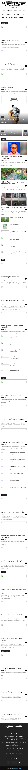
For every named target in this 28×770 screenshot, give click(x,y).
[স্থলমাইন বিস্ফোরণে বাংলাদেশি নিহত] (14, 32)
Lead (2, 131)
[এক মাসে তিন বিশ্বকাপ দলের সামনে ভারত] (14, 387)
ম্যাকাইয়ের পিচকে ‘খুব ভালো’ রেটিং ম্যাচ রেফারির (12, 443)
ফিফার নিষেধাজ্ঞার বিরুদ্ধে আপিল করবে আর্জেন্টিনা (17, 452)
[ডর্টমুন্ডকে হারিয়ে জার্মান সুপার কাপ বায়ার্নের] (5, 475)
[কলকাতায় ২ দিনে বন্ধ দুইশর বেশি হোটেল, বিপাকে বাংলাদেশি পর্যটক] (14, 528)
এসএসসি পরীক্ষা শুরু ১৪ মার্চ (8, 87)
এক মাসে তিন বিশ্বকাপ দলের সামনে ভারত (11, 395)
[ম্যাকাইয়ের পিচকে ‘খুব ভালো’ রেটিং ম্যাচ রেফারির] (14, 434)
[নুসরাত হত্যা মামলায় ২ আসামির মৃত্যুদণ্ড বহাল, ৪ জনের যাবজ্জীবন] (5, 365)
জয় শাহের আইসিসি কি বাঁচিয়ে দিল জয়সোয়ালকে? (13, 419)
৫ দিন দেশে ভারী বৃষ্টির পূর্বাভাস (8, 64)
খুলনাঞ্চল (2, 42)
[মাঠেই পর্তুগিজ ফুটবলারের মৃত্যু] (5, 482)
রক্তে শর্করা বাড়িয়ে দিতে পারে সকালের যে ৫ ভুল (12, 692)
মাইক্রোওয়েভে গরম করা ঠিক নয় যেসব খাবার (11, 668)
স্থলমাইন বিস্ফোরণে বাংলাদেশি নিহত (10, 40)
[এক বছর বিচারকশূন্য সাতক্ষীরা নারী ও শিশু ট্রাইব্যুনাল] (14, 199)
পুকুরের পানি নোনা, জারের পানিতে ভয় (15, 224)
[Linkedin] (12, 762)
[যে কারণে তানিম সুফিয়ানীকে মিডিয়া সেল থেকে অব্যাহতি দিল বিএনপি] (5, 351)
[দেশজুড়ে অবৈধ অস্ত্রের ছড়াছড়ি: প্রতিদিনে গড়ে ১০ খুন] (14, 114)
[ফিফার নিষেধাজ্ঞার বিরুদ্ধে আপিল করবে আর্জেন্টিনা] (5, 454)
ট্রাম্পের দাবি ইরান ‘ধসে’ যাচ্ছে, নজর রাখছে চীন (12, 512)
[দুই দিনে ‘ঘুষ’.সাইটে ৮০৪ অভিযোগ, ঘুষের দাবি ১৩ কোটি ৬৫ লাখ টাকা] (11, 130)
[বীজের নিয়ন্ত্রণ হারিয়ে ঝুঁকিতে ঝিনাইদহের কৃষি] (5, 219)
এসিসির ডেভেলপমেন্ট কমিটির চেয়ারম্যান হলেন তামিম (18, 487)
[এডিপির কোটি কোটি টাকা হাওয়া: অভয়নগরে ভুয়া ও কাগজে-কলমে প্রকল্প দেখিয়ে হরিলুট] (14, 174)
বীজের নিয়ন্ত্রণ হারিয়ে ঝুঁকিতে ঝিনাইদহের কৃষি (17, 217)
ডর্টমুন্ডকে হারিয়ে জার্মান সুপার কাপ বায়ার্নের (16, 473)
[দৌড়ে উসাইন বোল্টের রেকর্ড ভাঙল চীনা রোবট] (14, 553)
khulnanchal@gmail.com (16, 753)
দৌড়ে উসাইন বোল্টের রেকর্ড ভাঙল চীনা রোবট (11, 561)
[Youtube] (19, 762)
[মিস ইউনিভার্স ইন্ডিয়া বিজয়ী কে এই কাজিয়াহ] (14, 607)
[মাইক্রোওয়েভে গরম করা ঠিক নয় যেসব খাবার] (14, 660)
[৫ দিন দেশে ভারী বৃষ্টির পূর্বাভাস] (14, 56)
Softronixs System (17, 768)
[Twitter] (16, 762)
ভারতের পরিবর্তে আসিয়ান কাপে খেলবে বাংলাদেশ (17, 459)
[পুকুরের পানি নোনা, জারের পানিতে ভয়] (5, 226)
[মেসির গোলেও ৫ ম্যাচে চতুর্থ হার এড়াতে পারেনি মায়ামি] (5, 468)
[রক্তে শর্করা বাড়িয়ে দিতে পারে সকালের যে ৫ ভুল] (14, 684)
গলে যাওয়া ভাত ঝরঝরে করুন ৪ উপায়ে (10, 714)
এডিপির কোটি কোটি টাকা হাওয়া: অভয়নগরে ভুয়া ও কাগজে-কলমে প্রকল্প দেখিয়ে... (13, 183)
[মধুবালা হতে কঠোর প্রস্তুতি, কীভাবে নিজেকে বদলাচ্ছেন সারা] (14, 630)
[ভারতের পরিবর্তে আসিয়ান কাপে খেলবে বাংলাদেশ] (5, 461)
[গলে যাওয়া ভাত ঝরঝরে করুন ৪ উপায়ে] (14, 706)
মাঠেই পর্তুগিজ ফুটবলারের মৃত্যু (14, 480)
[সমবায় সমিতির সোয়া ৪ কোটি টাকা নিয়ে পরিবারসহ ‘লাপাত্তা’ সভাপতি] (14, 148)
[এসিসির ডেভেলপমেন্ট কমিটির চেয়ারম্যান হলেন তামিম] (5, 489)
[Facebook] (8, 762)
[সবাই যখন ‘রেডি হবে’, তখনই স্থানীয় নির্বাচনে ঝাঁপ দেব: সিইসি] (5, 337)
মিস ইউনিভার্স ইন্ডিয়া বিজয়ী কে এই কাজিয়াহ (11, 615)
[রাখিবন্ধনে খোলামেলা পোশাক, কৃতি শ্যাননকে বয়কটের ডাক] (14, 581)
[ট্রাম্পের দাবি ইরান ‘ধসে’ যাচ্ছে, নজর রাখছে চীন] (14, 504)
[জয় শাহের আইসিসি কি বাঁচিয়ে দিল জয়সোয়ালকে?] (14, 411)
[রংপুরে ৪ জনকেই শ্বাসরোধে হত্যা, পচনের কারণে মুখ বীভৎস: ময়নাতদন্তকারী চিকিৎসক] (5, 358)
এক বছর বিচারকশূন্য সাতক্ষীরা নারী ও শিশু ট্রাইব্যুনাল (13, 207)
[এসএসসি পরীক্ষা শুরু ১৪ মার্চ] (14, 79)
